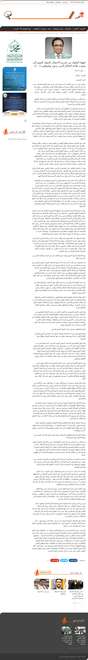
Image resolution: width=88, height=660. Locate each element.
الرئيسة (82, 29)
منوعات (43, 29)
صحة (49, 29)
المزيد (16, 29)
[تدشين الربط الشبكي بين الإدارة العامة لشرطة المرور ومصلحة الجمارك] (75, 584)
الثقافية (36, 29)
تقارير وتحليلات (57, 29)
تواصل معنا (50, 2)
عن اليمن (58, 2)
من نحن (65, 2)
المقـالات (67, 29)
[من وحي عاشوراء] (41, 584)
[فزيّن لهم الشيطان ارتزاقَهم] (58, 584)
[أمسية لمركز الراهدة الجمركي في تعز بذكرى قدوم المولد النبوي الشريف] (66, 630)
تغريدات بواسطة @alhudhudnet (17, 139)
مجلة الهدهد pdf (25, 29)
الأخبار (76, 29)
